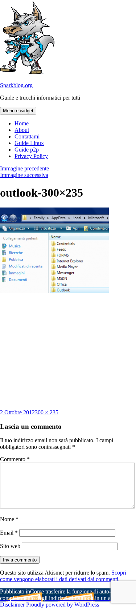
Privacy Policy (31, 156)
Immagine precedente (24, 168)
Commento (15, 459)
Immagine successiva (24, 175)
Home (22, 123)
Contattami (27, 136)
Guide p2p (27, 149)
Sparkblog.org (16, 85)
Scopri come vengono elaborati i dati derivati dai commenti (63, 575)
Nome (9, 519)
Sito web (10, 546)
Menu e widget (18, 110)
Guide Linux (29, 143)
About (22, 130)
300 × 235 (46, 412)
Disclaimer (12, 604)
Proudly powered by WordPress (62, 604)
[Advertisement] (68, 351)
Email (9, 533)
